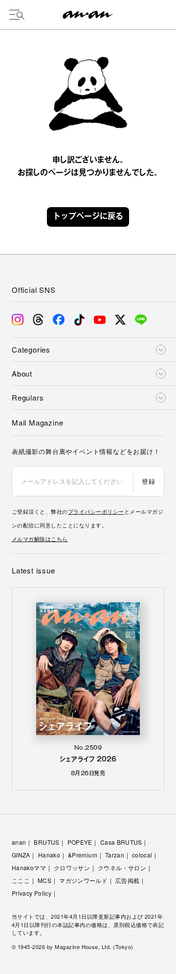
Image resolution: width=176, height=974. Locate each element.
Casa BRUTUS (121, 842)
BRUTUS (46, 842)
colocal (142, 855)
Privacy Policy (31, 893)
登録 (148, 481)
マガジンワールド (83, 880)
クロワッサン (72, 867)
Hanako (49, 855)
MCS (44, 880)
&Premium (82, 855)
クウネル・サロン (122, 867)
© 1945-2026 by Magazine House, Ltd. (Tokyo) (72, 946)
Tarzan (114, 855)
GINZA (21, 855)
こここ (21, 880)
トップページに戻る (88, 217)
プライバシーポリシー (96, 511)
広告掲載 (127, 880)
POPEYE (79, 842)
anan (19, 842)
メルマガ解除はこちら (40, 539)
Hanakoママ (29, 867)
